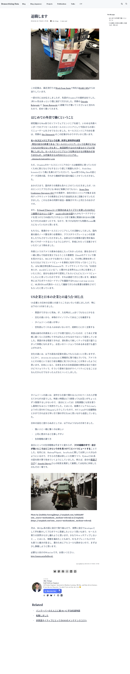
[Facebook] (63, 571)
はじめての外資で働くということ (117, 19)
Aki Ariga (47, 580)
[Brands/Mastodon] (48, 595)
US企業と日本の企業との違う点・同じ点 (118, 24)
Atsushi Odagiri (44, 463)
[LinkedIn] (71, 571)
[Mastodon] (59, 571)
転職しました (42, 615)
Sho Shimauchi (48, 134)
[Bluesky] (54, 571)
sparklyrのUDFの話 (64, 213)
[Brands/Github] (59, 595)
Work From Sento (63, 88)
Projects (50, 4)
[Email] (67, 571)
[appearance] (126, 4)
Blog (23, 4)
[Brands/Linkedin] (62, 595)
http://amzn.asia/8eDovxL (42, 556)
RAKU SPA (84, 88)
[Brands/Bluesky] (52, 595)
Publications (61, 4)
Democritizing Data (10, 3)
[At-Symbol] (45, 595)
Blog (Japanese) (36, 4)
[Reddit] (75, 571)
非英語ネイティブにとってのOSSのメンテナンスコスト (61, 620)
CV (81, 4)
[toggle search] (122, 4)
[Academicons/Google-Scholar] (55, 595)
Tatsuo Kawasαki (50, 105)
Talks (73, 4)
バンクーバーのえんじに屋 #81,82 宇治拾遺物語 (58, 610)
